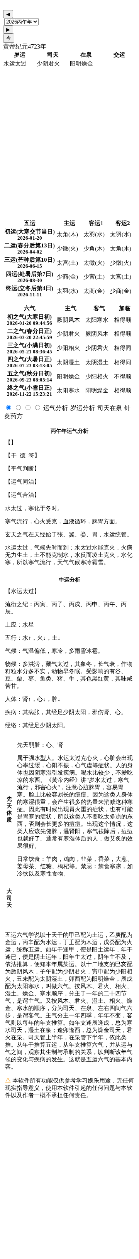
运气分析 (55, 408)
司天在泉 (109, 408)
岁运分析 (82, 408)
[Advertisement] (69, 143)
